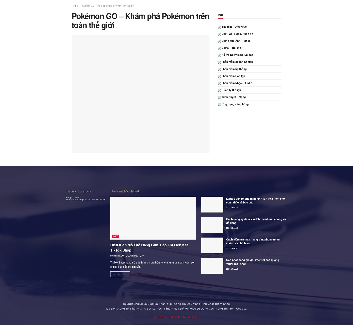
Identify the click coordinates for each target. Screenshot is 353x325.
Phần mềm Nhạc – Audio (236, 83)
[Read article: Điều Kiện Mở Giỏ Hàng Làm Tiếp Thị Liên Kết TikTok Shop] (153, 218)
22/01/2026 (132, 255)
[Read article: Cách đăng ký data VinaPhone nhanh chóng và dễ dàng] (212, 225)
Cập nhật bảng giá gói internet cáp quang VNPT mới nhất (252, 262)
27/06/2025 (233, 227)
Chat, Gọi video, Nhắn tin (237, 34)
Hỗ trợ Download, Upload (237, 55)
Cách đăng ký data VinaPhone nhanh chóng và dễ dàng (256, 221)
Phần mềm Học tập (233, 76)
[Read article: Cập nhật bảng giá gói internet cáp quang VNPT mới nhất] (212, 266)
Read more (122, 273)
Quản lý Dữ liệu (231, 90)
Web (115, 236)
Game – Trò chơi (231, 48)
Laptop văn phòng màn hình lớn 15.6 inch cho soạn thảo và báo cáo (255, 200)
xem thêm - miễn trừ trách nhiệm (177, 317)
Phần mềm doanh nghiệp (237, 62)
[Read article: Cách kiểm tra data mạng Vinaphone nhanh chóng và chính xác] (212, 245)
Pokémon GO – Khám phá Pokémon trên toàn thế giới (107, 5)
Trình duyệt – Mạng (233, 97)
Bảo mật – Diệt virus (234, 26)
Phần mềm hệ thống (234, 69)
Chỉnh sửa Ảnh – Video (236, 41)
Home (75, 5)
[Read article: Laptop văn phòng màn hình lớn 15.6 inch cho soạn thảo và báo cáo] (212, 204)
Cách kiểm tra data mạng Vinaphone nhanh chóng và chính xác (253, 241)
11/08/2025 (233, 207)
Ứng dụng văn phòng (235, 104)
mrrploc (118, 255)
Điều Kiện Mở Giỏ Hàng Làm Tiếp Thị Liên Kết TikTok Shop (149, 247)
